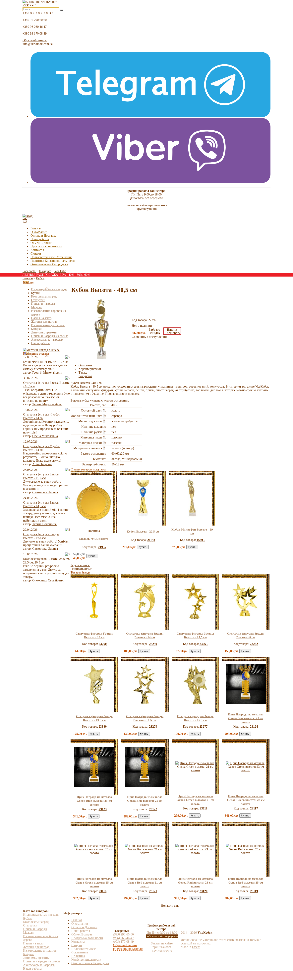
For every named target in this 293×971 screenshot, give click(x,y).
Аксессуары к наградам (47, 339)
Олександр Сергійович (48, 580)
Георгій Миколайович (47, 372)
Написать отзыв (81, 568)
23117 (254, 808)
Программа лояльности (46, 246)
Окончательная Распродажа (49, 264)
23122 (153, 809)
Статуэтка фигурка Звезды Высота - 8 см (245, 635)
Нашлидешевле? (174, 331)
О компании (38, 232)
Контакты (37, 250)
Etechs (196, 947)
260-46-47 (123, 938)
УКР (26, 5)
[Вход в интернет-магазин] (27, 216)
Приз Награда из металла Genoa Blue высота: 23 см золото (94, 800)
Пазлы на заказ (41, 318)
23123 (103, 809)
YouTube (60, 271)
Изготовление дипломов (48, 325)
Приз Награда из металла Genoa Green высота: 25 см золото (94, 882)
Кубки (35, 293)
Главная (35, 228)
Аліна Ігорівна (42, 464)
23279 (153, 726)
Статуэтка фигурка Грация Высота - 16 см (94, 635)
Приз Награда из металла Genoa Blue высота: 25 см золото (144, 800)
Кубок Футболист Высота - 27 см (45, 361)
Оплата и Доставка (43, 235)
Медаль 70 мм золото (93, 538)
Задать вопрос (80, 565)
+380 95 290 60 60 (35, 20)
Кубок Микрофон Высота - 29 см (192, 531)
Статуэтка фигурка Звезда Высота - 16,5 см (195, 718)
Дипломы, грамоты (44, 332)
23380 (103, 726)
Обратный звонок (35, 40)
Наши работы (39, 239)
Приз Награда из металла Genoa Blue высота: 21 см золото (245, 718)
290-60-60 (123, 934)
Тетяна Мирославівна (47, 404)
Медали (36, 307)
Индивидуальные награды (49, 289)
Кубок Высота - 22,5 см (143, 531)
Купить (92, 555)
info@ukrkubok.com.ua (38, 44)
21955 (102, 547)
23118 (203, 808)
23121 (153, 891)
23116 (102, 891)
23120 (203, 891)
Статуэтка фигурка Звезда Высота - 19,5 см (94, 718)
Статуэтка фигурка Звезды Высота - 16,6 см (41, 476)
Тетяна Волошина (44, 524)
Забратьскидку (154, 331)
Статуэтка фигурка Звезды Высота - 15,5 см (195, 635)
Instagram (45, 271)
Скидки (35, 253)
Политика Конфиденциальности (52, 260)
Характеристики (90, 369)
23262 (254, 644)
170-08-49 (123, 941)
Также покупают (85, 374)
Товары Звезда (80, 572)
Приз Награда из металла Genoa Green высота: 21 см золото (195, 799)
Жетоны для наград (44, 321)
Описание (85, 365)
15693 (201, 540)
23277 (203, 726)
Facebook (29, 271)
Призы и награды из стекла (49, 336)
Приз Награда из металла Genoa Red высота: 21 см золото (144, 882)
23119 (254, 891)
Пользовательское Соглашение (51, 257)
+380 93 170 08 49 (35, 33)
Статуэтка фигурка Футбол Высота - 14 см (41, 416)
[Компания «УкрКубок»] (40, 1)
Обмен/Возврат (40, 242)
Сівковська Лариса (45, 492)
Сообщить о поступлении (149, 336)
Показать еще (170, 905)
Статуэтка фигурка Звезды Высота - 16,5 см (144, 718)
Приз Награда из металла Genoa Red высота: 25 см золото (245, 882)
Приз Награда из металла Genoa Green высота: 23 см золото (245, 799)
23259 (153, 644)
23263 (203, 644)
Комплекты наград (44, 296)
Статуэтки (38, 300)
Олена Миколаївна (45, 436)
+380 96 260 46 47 (35, 26)
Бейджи (36, 328)
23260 (103, 644)
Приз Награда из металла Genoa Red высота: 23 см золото (195, 882)
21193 (151, 540)
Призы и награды (43, 303)
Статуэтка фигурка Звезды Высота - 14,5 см (41, 504)
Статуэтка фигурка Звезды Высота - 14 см (144, 635)
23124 (254, 726)
